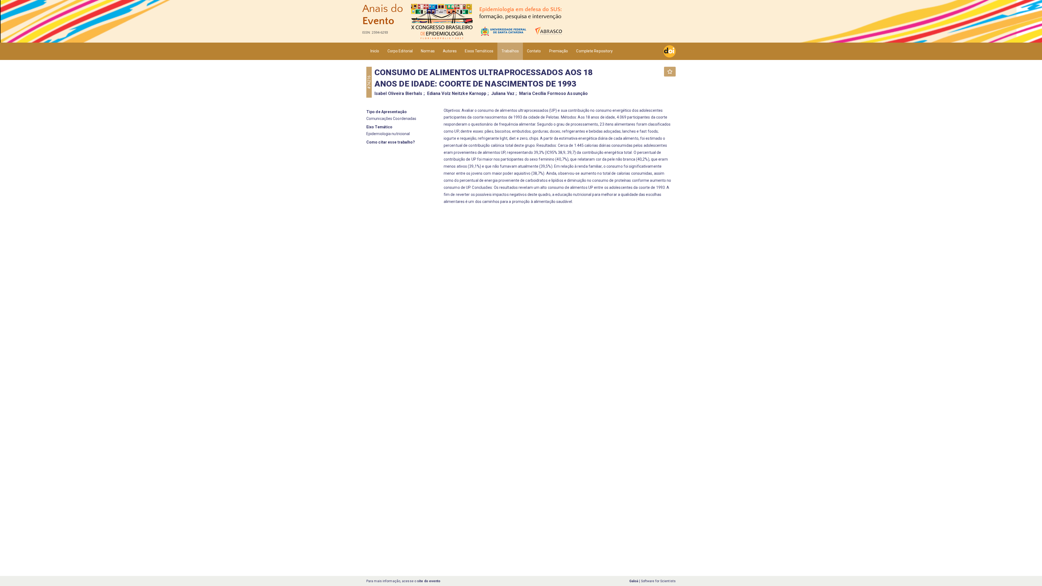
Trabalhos (510, 51)
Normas (428, 51)
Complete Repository (594, 51)
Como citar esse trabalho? (390, 142)
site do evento (428, 581)
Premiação (558, 51)
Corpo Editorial (400, 51)
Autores (450, 51)
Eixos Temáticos (479, 51)
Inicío (374, 51)
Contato (534, 51)
